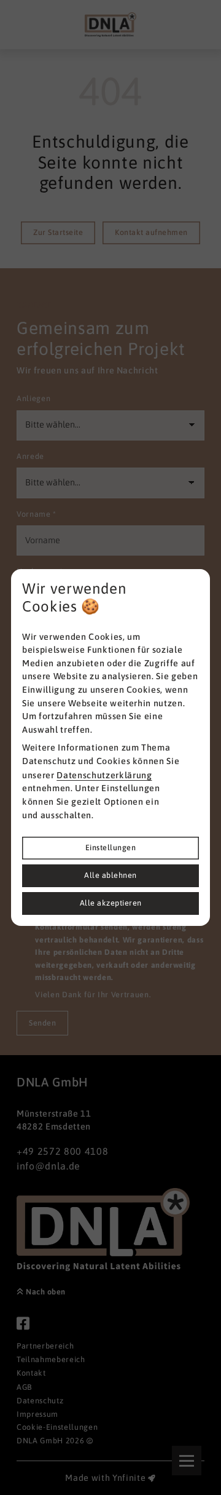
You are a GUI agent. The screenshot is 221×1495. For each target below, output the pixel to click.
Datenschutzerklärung (104, 775)
